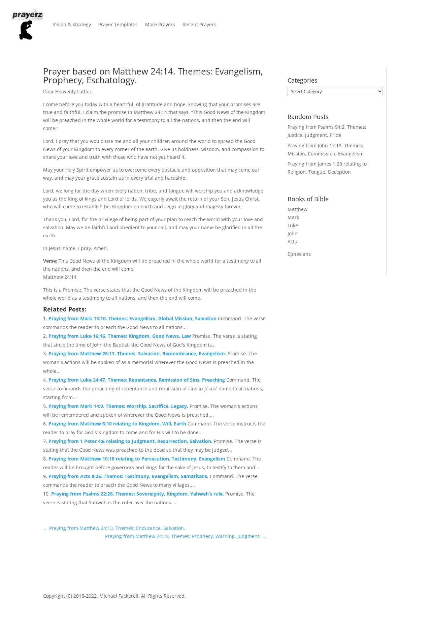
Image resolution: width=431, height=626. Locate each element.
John (293, 233)
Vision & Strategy (72, 24)
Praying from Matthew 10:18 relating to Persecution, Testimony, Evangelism (137, 458)
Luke (293, 225)
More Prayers (160, 24)
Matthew (297, 209)
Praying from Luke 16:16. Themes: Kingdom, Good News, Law (120, 336)
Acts (292, 241)
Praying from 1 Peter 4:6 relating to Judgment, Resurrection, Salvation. (131, 441)
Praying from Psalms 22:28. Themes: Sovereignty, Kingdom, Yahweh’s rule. (138, 493)
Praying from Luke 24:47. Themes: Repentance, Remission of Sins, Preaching (137, 380)
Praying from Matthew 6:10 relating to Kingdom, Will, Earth (118, 423)
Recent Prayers (199, 24)
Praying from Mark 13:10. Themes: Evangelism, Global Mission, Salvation (133, 318)
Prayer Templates (118, 24)
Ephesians (299, 254)
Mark (293, 217)
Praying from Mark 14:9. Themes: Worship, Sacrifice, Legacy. (119, 406)
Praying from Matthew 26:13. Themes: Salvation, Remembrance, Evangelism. (138, 353)
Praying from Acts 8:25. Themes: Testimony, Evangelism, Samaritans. (129, 476)
